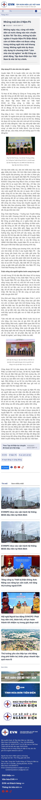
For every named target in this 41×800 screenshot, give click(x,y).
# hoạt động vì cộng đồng (12, 460)
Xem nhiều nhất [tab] (17, 483)
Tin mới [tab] (4, 483)
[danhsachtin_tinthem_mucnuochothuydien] (20, 676)
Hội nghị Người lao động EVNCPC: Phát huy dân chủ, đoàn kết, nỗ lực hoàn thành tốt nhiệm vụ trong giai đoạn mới (20, 619)
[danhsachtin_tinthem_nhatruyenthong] (20, 704)
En (38, 11)
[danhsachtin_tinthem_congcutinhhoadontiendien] (20, 690)
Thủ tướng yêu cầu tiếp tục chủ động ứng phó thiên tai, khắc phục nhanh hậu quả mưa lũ (20, 656)
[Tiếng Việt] (20, 4)
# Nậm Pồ (13, 455)
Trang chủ (4, 14)
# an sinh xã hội (25, 455)
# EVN (4, 455)
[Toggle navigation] (3, 11)
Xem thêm (4, 667)
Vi (36, 11)
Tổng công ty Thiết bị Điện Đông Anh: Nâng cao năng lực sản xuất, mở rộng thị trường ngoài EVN (19, 583)
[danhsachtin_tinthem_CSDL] (20, 716)
